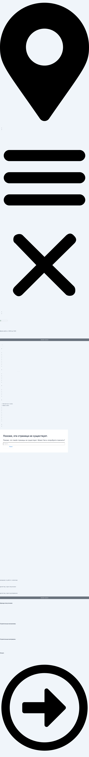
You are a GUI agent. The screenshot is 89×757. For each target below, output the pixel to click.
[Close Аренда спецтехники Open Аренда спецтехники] (16, 349)
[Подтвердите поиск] (5, 446)
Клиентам (5, 129)
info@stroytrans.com (5, 596)
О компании (6, 128)
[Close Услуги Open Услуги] (8, 400)
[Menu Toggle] (2, 345)
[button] (44, 221)
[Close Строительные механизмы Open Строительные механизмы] (19, 370)
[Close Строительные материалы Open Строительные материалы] (18, 386)
